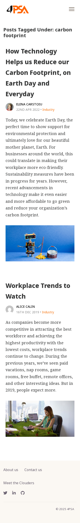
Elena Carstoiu (29, 104)
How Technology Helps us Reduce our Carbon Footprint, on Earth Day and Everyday (38, 72)
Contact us (33, 469)
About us (10, 469)
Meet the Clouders (18, 482)
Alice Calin (25, 306)
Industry (48, 109)
